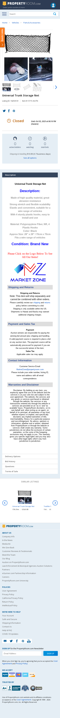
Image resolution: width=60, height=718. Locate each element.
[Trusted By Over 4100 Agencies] (25, 688)
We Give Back (8, 547)
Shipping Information (11, 623)
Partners (6, 569)
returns (47, 302)
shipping (36, 302)
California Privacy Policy (12, 598)
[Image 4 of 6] (37, 86)
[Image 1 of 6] (30, 55)
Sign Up (50, 653)
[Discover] (32, 675)
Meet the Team (8, 555)
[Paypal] (5, 675)
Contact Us (7, 626)
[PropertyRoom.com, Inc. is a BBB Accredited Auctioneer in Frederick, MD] (11, 688)
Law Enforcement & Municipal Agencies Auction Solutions (27, 566)
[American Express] (25, 675)
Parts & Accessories (31, 22)
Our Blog (6, 558)
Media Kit (6, 544)
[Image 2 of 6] (16, 86)
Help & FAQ (7, 630)
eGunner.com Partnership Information (19, 573)
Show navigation (5, 14)
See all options (30, 158)
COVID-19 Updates (10, 634)
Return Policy (8, 601)
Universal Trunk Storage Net (23, 506)
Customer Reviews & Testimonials (17, 551)
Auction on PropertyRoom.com (15, 562)
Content (3, 37)
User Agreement (9, 590)
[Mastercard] (19, 675)
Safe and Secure (9, 619)
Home (4, 22)
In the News (7, 540)
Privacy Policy (8, 594)
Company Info (8, 536)
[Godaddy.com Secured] (36, 688)
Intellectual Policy (9, 605)
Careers (5, 577)
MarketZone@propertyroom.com (30, 369)
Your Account (8, 615)
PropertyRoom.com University (15, 580)
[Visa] (12, 675)
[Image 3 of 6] (27, 86)
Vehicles (15, 22)
